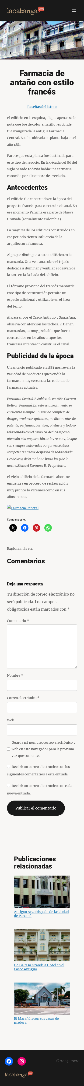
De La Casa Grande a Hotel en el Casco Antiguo (39, 967)
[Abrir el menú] (74, 10)
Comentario (18, 621)
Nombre (15, 675)
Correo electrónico (23, 698)
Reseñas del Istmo (42, 107)
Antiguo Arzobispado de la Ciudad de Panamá (41, 914)
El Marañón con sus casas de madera (36, 1020)
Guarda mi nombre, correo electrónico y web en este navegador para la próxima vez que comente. (43, 749)
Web (10, 720)
